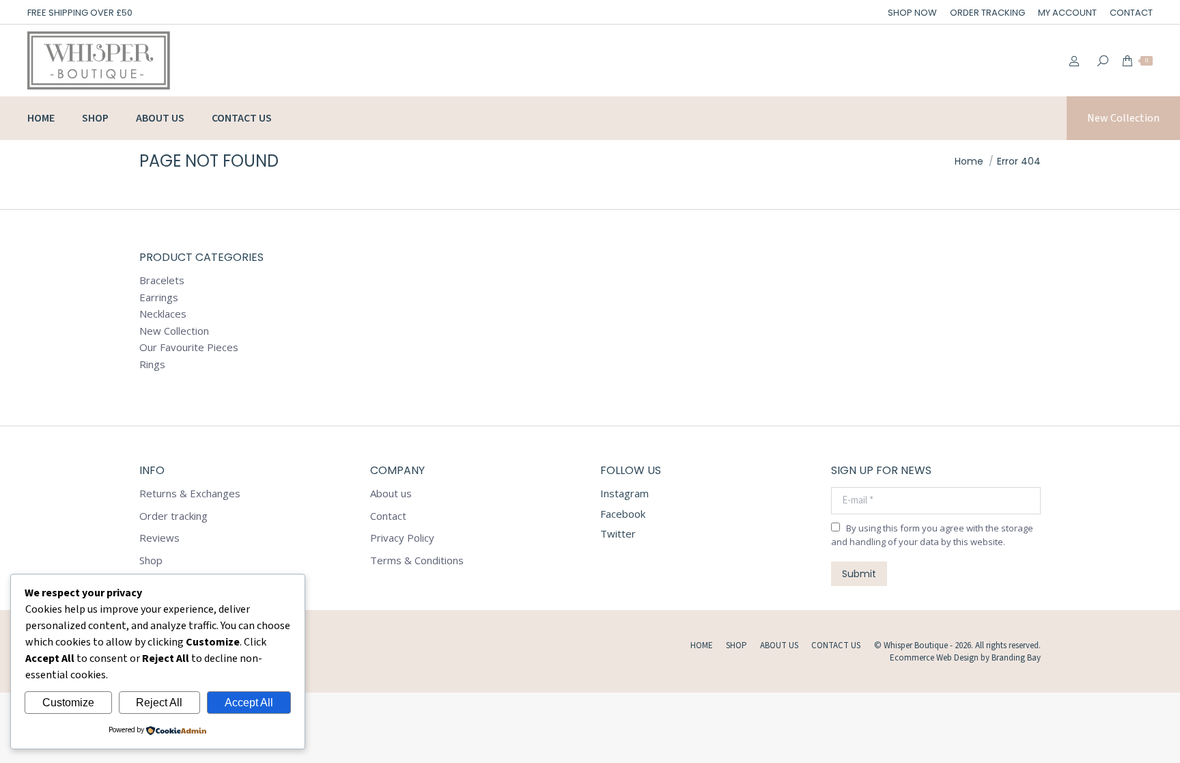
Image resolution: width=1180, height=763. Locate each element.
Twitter (618, 533)
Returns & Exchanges (189, 493)
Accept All (249, 702)
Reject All (159, 702)
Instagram (624, 493)
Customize (68, 702)
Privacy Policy (402, 537)
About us (391, 493)
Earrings (158, 297)
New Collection (174, 330)
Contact (388, 516)
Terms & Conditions (417, 560)
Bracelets (161, 280)
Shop (151, 560)
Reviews (159, 537)
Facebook (622, 514)
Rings (152, 364)
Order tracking (173, 516)
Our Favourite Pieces (188, 347)
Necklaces (162, 313)
